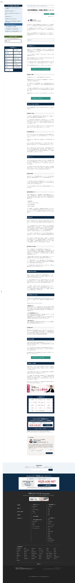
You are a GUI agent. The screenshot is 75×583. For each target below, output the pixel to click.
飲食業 (49, 511)
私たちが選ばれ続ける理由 (35, 509)
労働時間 (47, 548)
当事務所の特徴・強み (35, 506)
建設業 (49, 514)
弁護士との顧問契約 (34, 521)
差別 (17, 558)
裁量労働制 (25, 555)
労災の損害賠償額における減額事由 (11, 26)
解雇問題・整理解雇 (50, 531)
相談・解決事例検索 (35, 516)
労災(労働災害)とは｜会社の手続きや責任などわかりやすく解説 (13, 8)
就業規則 (49, 536)
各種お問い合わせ (19, 518)
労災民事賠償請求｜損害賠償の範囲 (37, 98)
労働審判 (49, 533)
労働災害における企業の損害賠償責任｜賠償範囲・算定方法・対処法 (13, 21)
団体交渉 (25, 553)
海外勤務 (55, 555)
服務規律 (40, 555)
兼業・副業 (55, 558)
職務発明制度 (33, 558)
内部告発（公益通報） (49, 555)
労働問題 (40, 428)
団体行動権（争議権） (34, 553)
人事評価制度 (48, 558)
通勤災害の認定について (8, 16)
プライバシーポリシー (57, 567)
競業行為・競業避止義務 (49, 553)
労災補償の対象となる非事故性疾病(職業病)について (13, 31)
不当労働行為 (40, 553)
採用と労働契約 (18, 548)
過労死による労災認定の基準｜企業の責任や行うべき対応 (13, 13)
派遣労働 (55, 548)
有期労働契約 (33, 555)
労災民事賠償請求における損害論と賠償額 (38, 357)
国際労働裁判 (18, 560)
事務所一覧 (18, 508)
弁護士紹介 (33, 511)
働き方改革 (55, 553)
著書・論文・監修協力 (20, 511)
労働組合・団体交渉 (50, 526)
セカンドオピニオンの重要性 (35, 526)
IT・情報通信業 (50, 506)
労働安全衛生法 (33, 548)
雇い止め (49, 528)
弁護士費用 (44, 428)
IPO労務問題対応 (50, 538)
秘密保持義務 (18, 555)
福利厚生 (40, 558)
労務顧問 (36, 428)
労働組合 (18, 553)
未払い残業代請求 (50, 521)
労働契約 (25, 548)
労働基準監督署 (26, 558)
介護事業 (49, 509)
